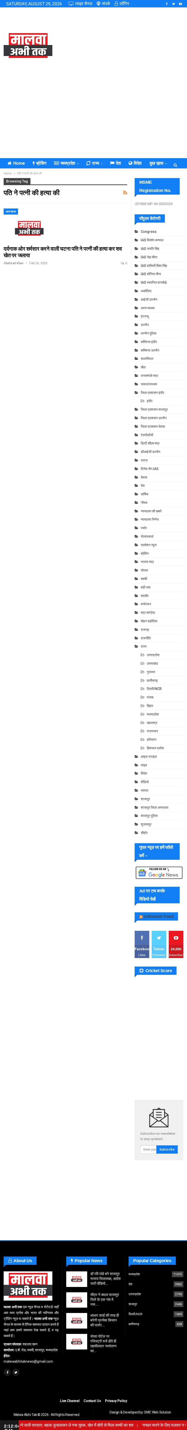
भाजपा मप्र (147, 562)
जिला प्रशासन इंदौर (152, 393)
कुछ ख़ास (156, 163)
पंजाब (150, 697)
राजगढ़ (145, 630)
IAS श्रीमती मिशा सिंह (154, 266)
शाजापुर (145, 799)
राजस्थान (152, 731)
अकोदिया (146, 291)
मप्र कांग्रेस (148, 613)
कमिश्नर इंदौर (149, 342)
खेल (143, 367)
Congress (149, 232)
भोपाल (144, 570)
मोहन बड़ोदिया (149, 621)
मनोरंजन (146, 604)
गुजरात (151, 672)
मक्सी (144, 579)
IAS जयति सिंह (150, 249)
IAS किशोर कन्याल (152, 240)
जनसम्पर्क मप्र (149, 376)
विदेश (138, 163)
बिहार (150, 706)
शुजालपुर (146, 824)
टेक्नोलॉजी (147, 435)
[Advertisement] (124, 46)
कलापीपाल (147, 359)
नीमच (144, 503)
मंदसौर (145, 596)
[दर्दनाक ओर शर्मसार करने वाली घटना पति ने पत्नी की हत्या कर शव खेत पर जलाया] (29, 224)
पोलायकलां (147, 536)
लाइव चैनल (83, 3)
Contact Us (92, 1401)
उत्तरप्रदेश (153, 655)
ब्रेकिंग (41, 163)
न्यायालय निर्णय (150, 519)
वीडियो (145, 782)
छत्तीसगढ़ (152, 680)
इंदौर (149, 401)
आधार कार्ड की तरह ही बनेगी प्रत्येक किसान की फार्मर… (104, 1320)
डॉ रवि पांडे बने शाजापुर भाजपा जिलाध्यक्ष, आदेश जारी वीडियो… (105, 1279)
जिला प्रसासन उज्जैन (154, 418)
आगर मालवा (11, 211)
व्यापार (144, 790)
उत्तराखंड (152, 663)
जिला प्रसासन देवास (153, 426)
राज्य (95, 163)
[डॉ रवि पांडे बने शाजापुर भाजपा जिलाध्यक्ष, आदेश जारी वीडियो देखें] (76, 1279)
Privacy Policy (116, 1401)
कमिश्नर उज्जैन (150, 350)
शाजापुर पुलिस (149, 816)
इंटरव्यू (145, 316)
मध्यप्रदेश (68, 163)
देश (118, 163)
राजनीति (146, 638)
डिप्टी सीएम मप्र (150, 443)
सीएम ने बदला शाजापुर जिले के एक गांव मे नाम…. (104, 1300)
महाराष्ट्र (152, 723)
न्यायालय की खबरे (151, 511)
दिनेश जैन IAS (150, 469)
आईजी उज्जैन (149, 299)
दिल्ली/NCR (154, 689)
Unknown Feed (158, 916)
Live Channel (69, 1401)
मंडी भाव (145, 587)
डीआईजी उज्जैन (150, 452)
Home (19, 163)
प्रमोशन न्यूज (149, 545)
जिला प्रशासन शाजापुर (154, 409)
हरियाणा (151, 740)
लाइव (144, 765)
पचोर (144, 528)
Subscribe (167, 1149)
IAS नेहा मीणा (149, 257)
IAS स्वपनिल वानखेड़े (154, 282)
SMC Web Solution (157, 1412)
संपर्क (106, 3)
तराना (144, 460)
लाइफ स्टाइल (149, 757)
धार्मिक (144, 494)
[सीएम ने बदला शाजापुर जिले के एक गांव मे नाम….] (76, 1300)
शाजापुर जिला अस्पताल (154, 807)
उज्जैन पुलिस (148, 333)
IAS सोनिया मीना (151, 274)
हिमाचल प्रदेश (155, 748)
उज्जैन (145, 325)
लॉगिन (124, 3)
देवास (144, 477)
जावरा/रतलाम (149, 384)
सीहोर (144, 833)
